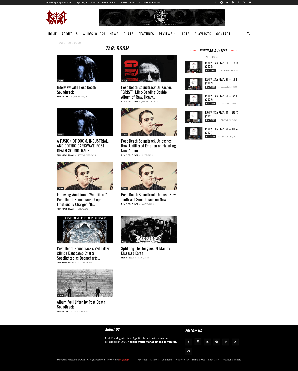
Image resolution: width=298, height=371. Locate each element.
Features (146, 33)
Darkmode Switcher (152, 2)
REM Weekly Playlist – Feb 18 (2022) (221, 65)
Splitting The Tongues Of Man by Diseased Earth (145, 250)
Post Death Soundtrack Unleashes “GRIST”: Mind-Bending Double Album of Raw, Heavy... (146, 92)
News (114, 33)
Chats (128, 33)
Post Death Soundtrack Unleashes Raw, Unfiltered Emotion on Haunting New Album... (148, 145)
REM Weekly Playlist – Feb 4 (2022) (221, 81)
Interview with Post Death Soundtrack (76, 89)
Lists (185, 33)
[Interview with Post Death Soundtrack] (85, 68)
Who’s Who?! (94, 33)
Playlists (203, 33)
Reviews (166, 33)
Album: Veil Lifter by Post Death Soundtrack (81, 304)
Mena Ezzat (63, 96)
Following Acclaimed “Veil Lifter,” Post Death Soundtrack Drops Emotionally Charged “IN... (82, 199)
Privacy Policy (182, 359)
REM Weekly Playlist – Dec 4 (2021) (221, 131)
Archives (154, 359)
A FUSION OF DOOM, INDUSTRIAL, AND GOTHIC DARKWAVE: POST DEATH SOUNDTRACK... (82, 145)
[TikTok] (238, 2)
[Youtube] (249, 2)
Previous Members (232, 359)
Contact (133, 2)
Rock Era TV (214, 359)
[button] (248, 34)
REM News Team (129, 101)
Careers (123, 2)
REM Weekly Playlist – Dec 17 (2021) (221, 114)
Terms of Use (198, 359)
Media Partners (109, 2)
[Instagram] (221, 2)
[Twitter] (244, 2)
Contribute (167, 359)
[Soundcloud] (227, 2)
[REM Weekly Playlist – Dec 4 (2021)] (193, 133)
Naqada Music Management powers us (152, 341)
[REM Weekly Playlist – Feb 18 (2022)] (193, 67)
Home (52, 33)
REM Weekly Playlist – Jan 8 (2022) (221, 98)
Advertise (142, 359)
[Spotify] (232, 2)
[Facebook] (215, 2)
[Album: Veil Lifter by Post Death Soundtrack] (85, 283)
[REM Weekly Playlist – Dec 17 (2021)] (193, 117)
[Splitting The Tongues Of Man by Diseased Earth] (149, 229)
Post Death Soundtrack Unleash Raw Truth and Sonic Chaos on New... (148, 196)
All (207, 57)
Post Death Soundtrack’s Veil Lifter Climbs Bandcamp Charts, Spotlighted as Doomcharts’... (83, 253)
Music (124, 188)
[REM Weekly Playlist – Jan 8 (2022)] (193, 100)
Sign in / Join (82, 2)
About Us (95, 2)
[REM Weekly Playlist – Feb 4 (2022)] (193, 84)
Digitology (124, 359)
